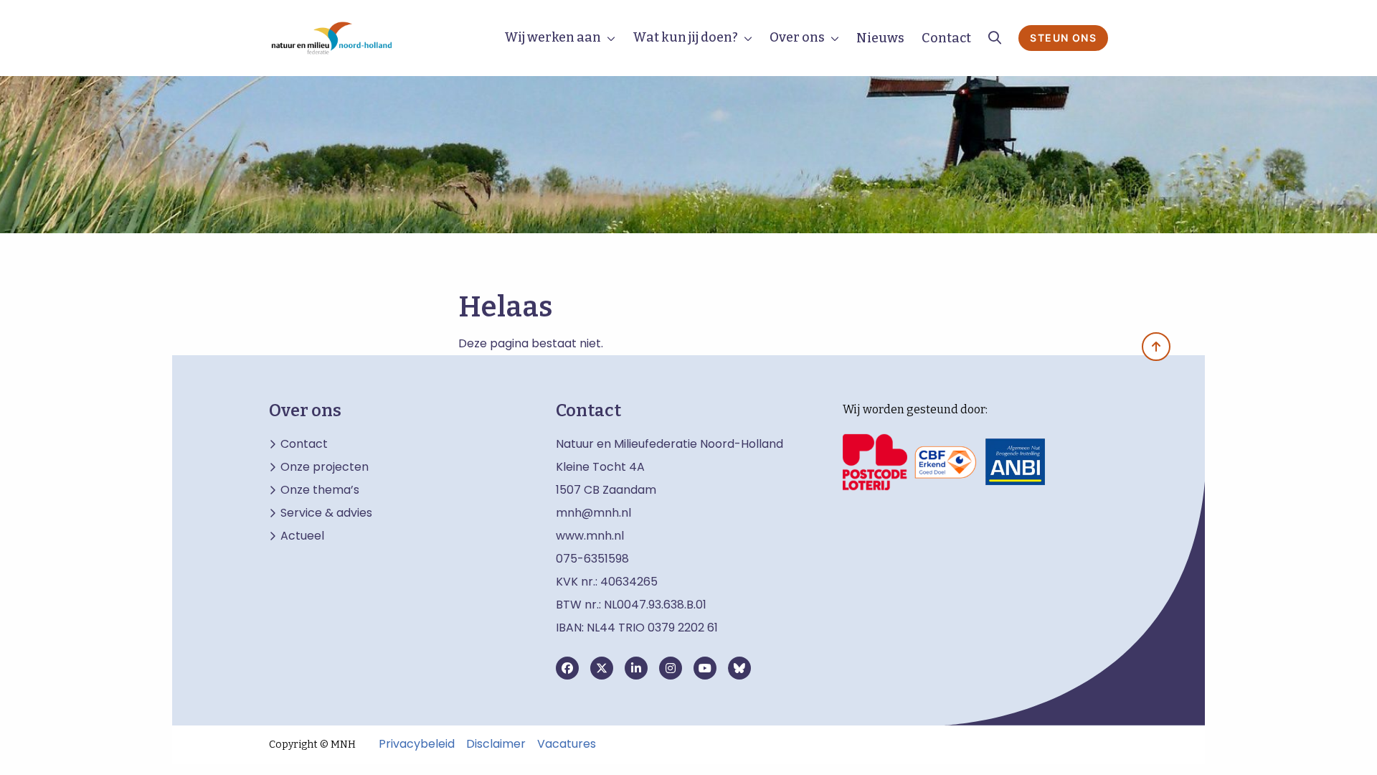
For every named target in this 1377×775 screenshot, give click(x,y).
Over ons (797, 37)
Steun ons (1063, 38)
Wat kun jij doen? (685, 37)
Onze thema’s (319, 490)
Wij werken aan (552, 37)
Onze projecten (324, 467)
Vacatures (566, 744)
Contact (946, 38)
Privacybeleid (417, 744)
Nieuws (880, 38)
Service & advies (326, 513)
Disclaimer (496, 744)
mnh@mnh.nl (593, 512)
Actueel (302, 536)
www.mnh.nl (591, 535)
